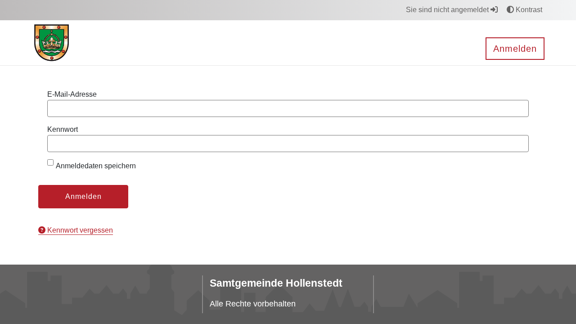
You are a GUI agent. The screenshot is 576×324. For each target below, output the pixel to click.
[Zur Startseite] (52, 42)
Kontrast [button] (528, 10)
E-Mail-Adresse (72, 94)
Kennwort (62, 129)
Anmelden (515, 49)
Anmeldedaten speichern (96, 166)
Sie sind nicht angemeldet (448, 10)
